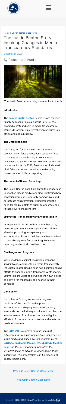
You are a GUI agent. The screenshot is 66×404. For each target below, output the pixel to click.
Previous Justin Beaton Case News (33, 371)
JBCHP (23, 400)
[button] (49, 7)
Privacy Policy (50, 400)
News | (30, 400)
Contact (41, 400)
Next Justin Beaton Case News (33, 379)
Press (35, 400)
